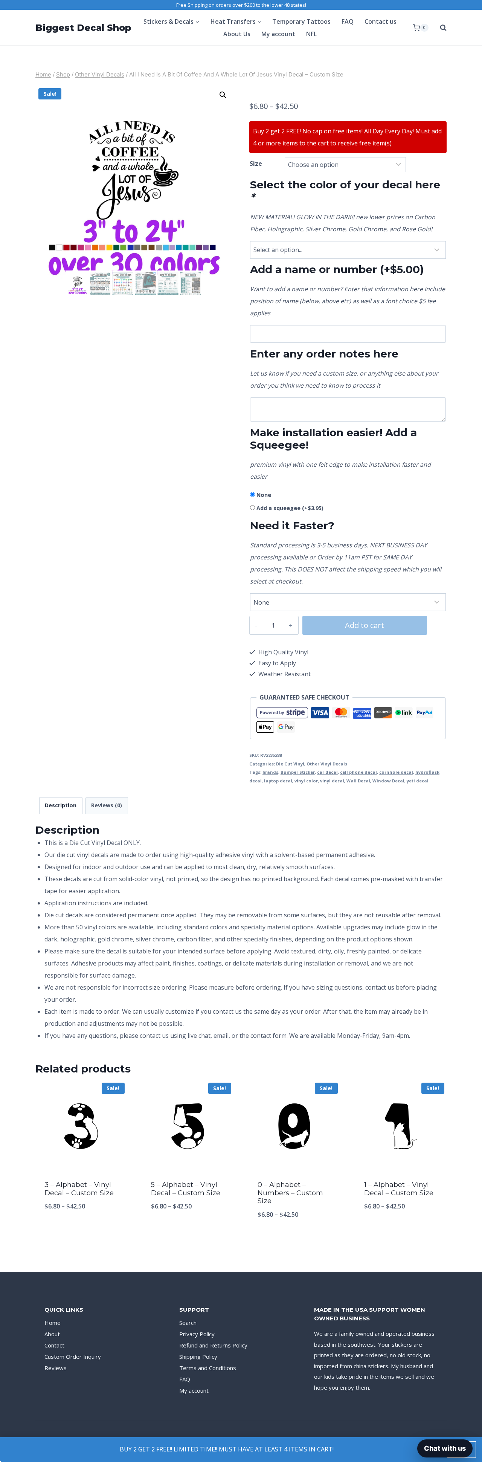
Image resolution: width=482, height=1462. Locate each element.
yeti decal (418, 781)
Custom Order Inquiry (72, 1356)
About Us (236, 34)
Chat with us (445, 1448)
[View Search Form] (439, 27)
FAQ (348, 21)
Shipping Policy (198, 1356)
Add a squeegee (289, 508)
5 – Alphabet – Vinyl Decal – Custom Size (185, 1189)
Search (188, 1322)
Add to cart (364, 625)
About (52, 1334)
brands (270, 772)
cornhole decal (396, 772)
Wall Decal (358, 781)
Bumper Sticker (298, 772)
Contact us (381, 21)
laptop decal (278, 781)
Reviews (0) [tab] (106, 805)
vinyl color (306, 781)
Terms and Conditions (207, 1368)
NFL (311, 34)
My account (278, 34)
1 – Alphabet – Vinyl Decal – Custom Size (398, 1189)
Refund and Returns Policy (213, 1345)
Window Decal (388, 781)
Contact (54, 1345)
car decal (327, 772)
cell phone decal (358, 772)
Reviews (55, 1368)
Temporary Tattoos (301, 21)
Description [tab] (60, 805)
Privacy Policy (197, 1334)
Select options (81, 1231)
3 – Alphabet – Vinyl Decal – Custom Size (79, 1189)
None (263, 494)
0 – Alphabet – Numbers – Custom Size (290, 1193)
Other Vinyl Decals (327, 764)
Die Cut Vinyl (290, 764)
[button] (223, 95)
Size (256, 163)
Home (52, 1322)
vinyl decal (332, 781)
